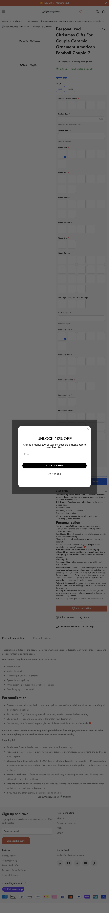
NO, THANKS (54, 474)
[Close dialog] (88, 429)
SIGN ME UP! (54, 465)
